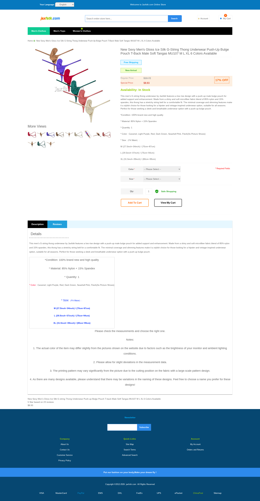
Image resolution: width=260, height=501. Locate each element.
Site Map (130, 444)
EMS (100, 493)
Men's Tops (59, 31)
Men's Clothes (38, 31)
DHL (120, 493)
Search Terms (130, 450)
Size (131, 179)
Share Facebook (186, 211)
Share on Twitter (193, 211)
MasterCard (61, 493)
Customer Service (65, 455)
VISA (41, 493)
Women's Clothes (82, 31)
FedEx (139, 493)
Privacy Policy (64, 460)
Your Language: (47, 4)
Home (30, 41)
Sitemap (217, 493)
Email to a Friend (179, 211)
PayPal (80, 493)
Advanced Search (130, 455)
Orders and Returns (195, 450)
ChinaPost (198, 493)
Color (131, 169)
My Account (195, 444)
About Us (65, 444)
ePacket (178, 493)
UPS (159, 493)
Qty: (132, 191)
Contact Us (65, 450)
